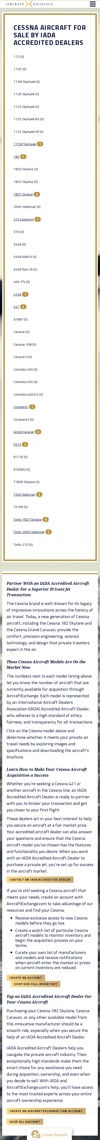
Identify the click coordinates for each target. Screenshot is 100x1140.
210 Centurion (24, 219)
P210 (17, 444)
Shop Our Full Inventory (35, 984)
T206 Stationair (24, 494)
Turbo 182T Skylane (28, 519)
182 (16, 156)
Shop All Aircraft (24, 1121)
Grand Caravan (24, 431)
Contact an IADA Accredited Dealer (40, 879)
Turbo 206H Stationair (29, 531)
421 (16, 306)
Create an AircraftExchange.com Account (46, 1111)
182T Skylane (23, 194)
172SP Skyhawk (25, 144)
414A (17, 294)
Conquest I (21, 406)
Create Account (55, 1134)
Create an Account (25, 977)
